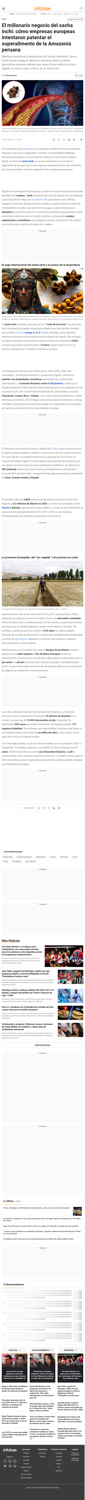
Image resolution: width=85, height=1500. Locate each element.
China (55, 448)
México (26, 1471)
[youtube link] (5, 1466)
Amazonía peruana (24, 857)
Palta (76, 14)
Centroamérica (26, 1474)
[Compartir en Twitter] (64, 140)
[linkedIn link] (15, 1466)
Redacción (42, 1453)
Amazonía (28, 148)
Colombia (26, 1460)
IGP (72, 14)
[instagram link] (15, 1461)
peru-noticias (31, 861)
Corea (5, 861)
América (26, 1453)
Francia (53, 857)
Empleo (42, 1457)
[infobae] (42, 8)
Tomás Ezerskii (11, 75)
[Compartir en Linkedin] (69, 140)
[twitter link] (10, 1461)
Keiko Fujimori (58, 14)
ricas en (28, 332)
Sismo (49, 14)
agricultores (21, 639)
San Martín (37, 199)
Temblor (66, 14)
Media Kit (59, 1471)
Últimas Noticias (26, 1478)
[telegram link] (10, 1466)
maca (16, 736)
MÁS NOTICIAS (42, 1045)
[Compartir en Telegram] (74, 140)
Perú (4, 19)
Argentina (26, 1457)
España (26, 1464)
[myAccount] (81, 8)
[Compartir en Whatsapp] (54, 140)
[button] (3, 9)
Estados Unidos (26, 1467)
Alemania (64, 857)
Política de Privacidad (75, 1459)
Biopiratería (40, 857)
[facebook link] (5, 1461)
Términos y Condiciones (75, 1454)
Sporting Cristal (26, 14)
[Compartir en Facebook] (59, 140)
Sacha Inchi (7, 857)
